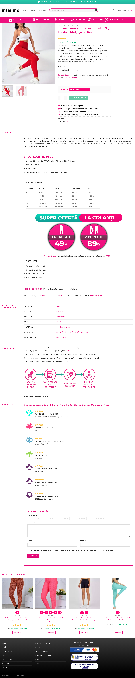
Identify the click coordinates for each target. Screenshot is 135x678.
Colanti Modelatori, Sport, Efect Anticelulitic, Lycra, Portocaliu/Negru (17, 619)
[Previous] (5, 53)
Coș (3, 655)
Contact (43, 10)
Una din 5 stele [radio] (32, 518)
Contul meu (7, 659)
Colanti (75, 25)
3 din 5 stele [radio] (58, 518)
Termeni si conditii (42, 651)
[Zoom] (4, 81)
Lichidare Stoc (116, 20)
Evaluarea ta (32, 515)
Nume (30, 541)
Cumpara (17, 632)
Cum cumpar (7, 651)
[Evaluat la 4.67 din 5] (17, 625)
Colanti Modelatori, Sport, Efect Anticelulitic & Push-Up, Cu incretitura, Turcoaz (117, 620)
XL (63, 312)
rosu (58, 307)
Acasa (26, 10)
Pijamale (61, 20)
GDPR (38, 647)
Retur (37, 659)
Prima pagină (63, 25)
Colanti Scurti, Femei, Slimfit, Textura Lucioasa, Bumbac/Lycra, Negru (84, 619)
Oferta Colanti (96, 296)
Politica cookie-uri (42, 643)
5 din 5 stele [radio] (91, 518)
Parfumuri (78, 20)
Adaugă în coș (78, 98)
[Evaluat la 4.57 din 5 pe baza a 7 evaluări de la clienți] (84, 38)
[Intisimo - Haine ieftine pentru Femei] (11, 10)
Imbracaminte (43, 20)
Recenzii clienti (8, 663)
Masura (64, 89)
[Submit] (96, 10)
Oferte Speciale (20, 20)
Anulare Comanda (43, 655)
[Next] (51, 53)
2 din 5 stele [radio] (45, 518)
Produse (34, 10)
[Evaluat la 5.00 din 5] (84, 625)
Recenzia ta (32, 522)
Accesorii (96, 20)
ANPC (37, 663)
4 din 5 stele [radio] (74, 518)
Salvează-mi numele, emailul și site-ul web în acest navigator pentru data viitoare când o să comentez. (72, 550)
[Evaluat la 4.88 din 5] (51, 625)
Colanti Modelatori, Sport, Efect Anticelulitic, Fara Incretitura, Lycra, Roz (51, 620)
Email (83, 541)
